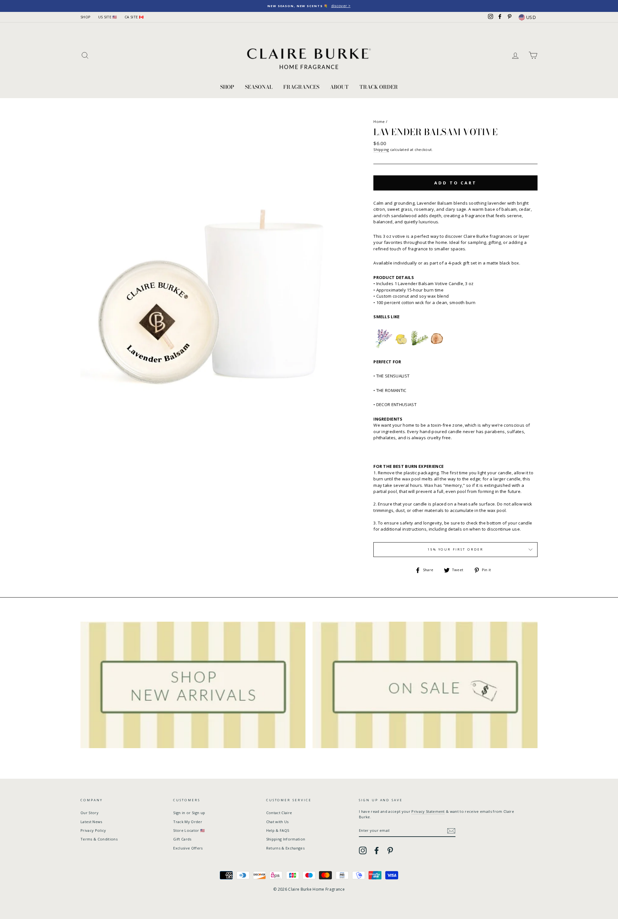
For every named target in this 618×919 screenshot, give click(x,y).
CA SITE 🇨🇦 (134, 16)
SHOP (85, 16)
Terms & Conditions (98, 839)
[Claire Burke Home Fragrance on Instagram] (363, 850)
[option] (309, 6)
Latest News (91, 821)
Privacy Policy (93, 830)
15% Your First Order (455, 549)
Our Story (89, 812)
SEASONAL (259, 87)
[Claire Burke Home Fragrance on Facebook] (376, 850)
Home (379, 121)
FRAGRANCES (301, 87)
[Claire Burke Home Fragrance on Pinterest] (390, 850)
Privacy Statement (428, 811)
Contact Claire (279, 812)
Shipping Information (285, 839)
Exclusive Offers (187, 848)
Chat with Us (277, 821)
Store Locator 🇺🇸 (189, 830)
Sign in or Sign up (189, 812)
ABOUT (339, 87)
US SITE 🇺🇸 (107, 16)
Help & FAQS (277, 830)
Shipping (381, 149)
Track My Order (187, 821)
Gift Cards (182, 839)
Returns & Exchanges (285, 848)
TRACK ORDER (379, 87)
